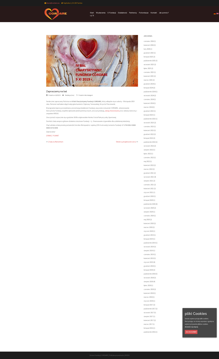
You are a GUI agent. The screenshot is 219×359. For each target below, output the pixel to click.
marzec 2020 (148, 227)
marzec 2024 (148, 107)
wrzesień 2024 (149, 95)
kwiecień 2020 (149, 223)
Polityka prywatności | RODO (119, 355)
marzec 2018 (148, 297)
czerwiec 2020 (149, 216)
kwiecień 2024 (149, 103)
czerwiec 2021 (149, 185)
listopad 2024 (148, 88)
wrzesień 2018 (149, 278)
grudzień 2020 (149, 196)
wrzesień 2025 (149, 64)
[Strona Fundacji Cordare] (55, 14)
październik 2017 (149, 309)
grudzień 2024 (149, 84)
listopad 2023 (148, 115)
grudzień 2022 (149, 134)
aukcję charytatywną (112, 111)
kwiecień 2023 (149, 130)
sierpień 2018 (148, 281)
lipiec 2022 (147, 154)
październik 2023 (149, 119)
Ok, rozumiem (191, 332)
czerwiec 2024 (149, 99)
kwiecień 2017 (149, 320)
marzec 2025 (148, 80)
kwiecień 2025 (149, 76)
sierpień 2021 (148, 181)
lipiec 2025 (147, 68)
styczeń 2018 (148, 301)
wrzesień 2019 (149, 247)
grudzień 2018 (149, 266)
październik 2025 (149, 61)
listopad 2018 (148, 270)
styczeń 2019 (148, 262)
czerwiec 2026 (149, 41)
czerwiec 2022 (149, 157)
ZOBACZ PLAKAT (52, 136)
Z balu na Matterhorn (55, 142)
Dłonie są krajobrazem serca (126, 142)
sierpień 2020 (148, 212)
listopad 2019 (148, 239)
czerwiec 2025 (149, 72)
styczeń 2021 (148, 192)
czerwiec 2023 (149, 126)
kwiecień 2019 (149, 258)
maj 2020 (147, 219)
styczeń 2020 (148, 231)
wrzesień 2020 (149, 208)
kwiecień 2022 (149, 165)
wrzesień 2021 (149, 177)
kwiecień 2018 (149, 293)
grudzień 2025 (149, 53)
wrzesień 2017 (149, 312)
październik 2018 (149, 274)
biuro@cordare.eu (53, 3)
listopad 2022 (148, 138)
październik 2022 (149, 142)
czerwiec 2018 (149, 289)
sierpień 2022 (148, 150)
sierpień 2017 (148, 316)
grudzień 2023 (149, 111)
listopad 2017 (148, 305)
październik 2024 (149, 92)
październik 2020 (149, 204)
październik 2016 (149, 332)
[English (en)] (217, 12)
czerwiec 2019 (149, 254)
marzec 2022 (148, 169)
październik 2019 (149, 243)
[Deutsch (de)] (215, 12)
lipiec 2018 (147, 285)
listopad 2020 (148, 200)
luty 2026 (147, 49)
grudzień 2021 (149, 173)
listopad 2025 (148, 57)
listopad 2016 (148, 328)
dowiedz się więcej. (191, 327)
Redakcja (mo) (69, 95)
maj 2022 (147, 161)
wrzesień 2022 (149, 146)
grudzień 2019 (149, 235)
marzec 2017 (148, 324)
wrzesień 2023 (149, 123)
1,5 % (92, 15)
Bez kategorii (89, 95)
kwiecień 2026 (149, 45)
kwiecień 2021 (149, 188)
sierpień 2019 (148, 250)
